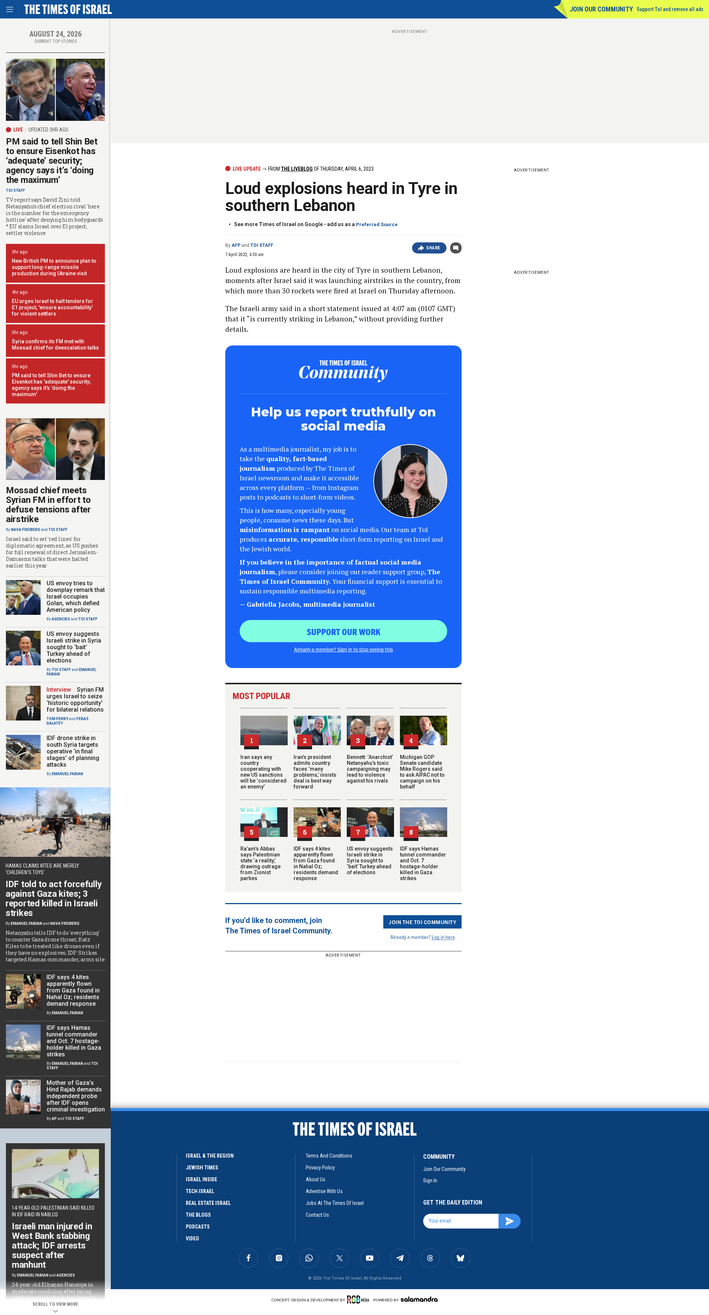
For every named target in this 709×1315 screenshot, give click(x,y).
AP (54, 1119)
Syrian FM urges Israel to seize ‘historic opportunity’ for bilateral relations (75, 699)
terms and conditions (329, 1156)
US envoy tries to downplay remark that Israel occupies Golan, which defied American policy (76, 596)
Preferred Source (377, 224)
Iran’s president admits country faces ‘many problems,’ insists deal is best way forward (315, 772)
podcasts (198, 1227)
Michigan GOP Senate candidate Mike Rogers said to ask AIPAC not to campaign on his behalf (422, 772)
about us (315, 1179)
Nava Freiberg (25, 530)
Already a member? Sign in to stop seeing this (343, 649)
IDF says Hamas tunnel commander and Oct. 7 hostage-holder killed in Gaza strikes (423, 863)
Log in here (443, 937)
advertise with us (324, 1191)
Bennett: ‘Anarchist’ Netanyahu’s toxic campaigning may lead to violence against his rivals (370, 769)
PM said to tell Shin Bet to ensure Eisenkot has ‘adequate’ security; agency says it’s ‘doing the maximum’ (51, 161)
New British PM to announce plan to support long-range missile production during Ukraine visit (54, 267)
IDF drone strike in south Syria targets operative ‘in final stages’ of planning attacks (73, 751)
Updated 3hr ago (48, 130)
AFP (236, 245)
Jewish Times (202, 1168)
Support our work (343, 631)
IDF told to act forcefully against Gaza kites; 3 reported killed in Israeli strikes (54, 898)
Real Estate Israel (208, 1203)
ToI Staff (261, 245)
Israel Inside (201, 1179)
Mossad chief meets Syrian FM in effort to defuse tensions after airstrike (48, 505)
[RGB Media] (359, 1299)
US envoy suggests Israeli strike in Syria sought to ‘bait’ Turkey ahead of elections (370, 860)
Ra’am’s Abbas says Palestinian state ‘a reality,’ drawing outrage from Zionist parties (260, 863)
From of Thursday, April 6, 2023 (320, 169)
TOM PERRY (57, 719)
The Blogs (198, 1215)
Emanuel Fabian (67, 774)
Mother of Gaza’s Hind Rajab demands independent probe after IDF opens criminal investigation (76, 1096)
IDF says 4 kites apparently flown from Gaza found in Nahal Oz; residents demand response (316, 863)
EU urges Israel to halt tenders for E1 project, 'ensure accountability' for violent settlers (52, 307)
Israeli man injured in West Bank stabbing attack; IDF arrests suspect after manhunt (52, 1246)
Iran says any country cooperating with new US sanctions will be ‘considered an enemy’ (263, 772)
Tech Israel (200, 1191)
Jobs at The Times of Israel (335, 1203)
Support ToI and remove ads (670, 9)
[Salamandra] (419, 1299)
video (192, 1238)
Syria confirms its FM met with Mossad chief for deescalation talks (55, 344)
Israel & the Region (210, 1156)
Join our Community (601, 9)
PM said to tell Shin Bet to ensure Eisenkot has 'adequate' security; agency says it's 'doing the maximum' (51, 384)
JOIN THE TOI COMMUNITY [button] (422, 922)
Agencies (61, 619)
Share (433, 248)
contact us (317, 1215)
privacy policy (320, 1168)
